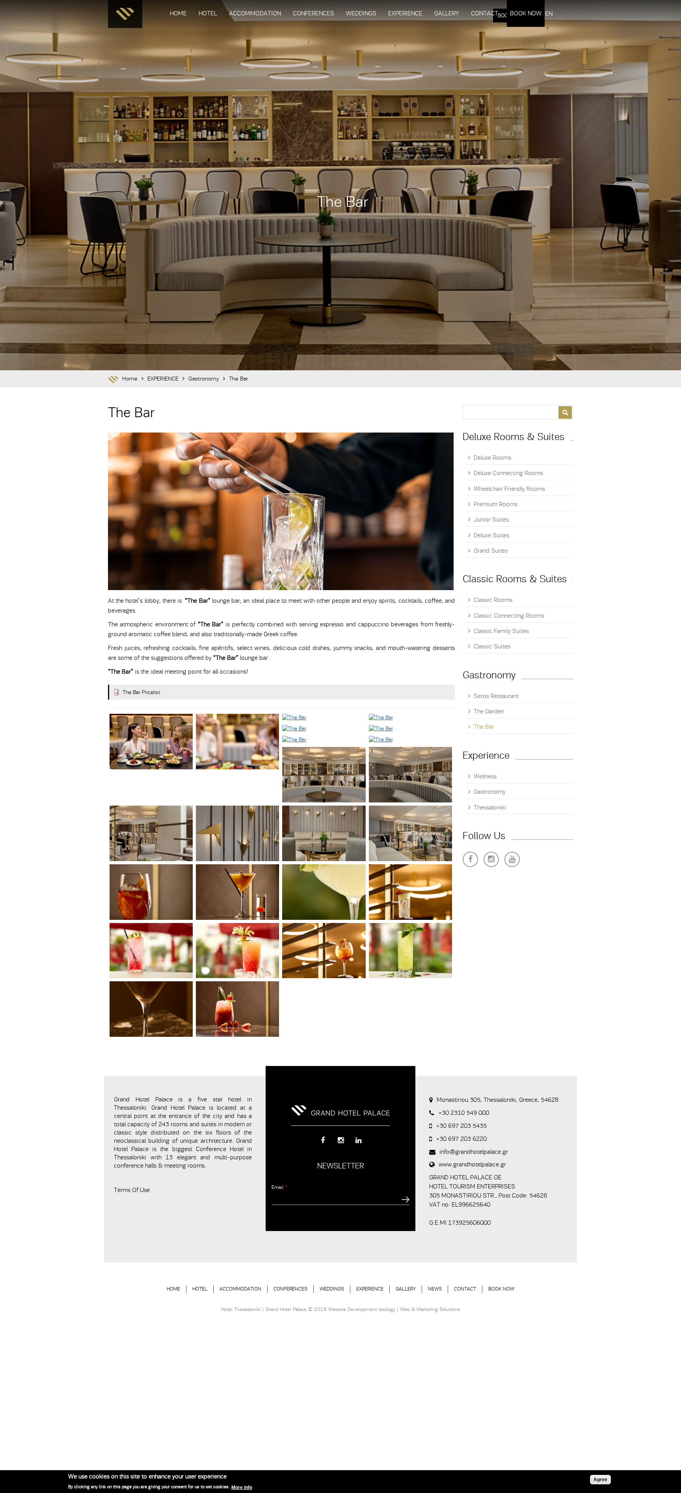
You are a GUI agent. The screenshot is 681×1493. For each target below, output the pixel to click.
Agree (600, 1479)
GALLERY (446, 13)
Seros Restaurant (496, 696)
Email (279, 1187)
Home (130, 378)
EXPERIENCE (405, 13)
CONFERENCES (313, 13)
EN (549, 13)
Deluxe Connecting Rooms (508, 473)
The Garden (489, 711)
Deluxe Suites (491, 535)
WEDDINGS (361, 13)
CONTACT (484, 13)
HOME (178, 13)
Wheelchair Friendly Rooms (509, 488)
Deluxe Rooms (492, 457)
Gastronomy (203, 378)
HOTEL (208, 13)
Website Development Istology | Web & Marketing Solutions (394, 1309)
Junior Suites (491, 519)
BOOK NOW (525, 13)
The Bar (238, 378)
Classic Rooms (493, 600)
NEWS (435, 1289)
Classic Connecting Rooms (509, 615)
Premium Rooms (495, 504)
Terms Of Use (132, 1190)
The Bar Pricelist (141, 692)
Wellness (485, 776)
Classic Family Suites (501, 631)
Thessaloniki (490, 807)
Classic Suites (492, 646)
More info (241, 1487)
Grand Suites (491, 550)
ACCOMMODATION (255, 13)
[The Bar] (151, 741)
